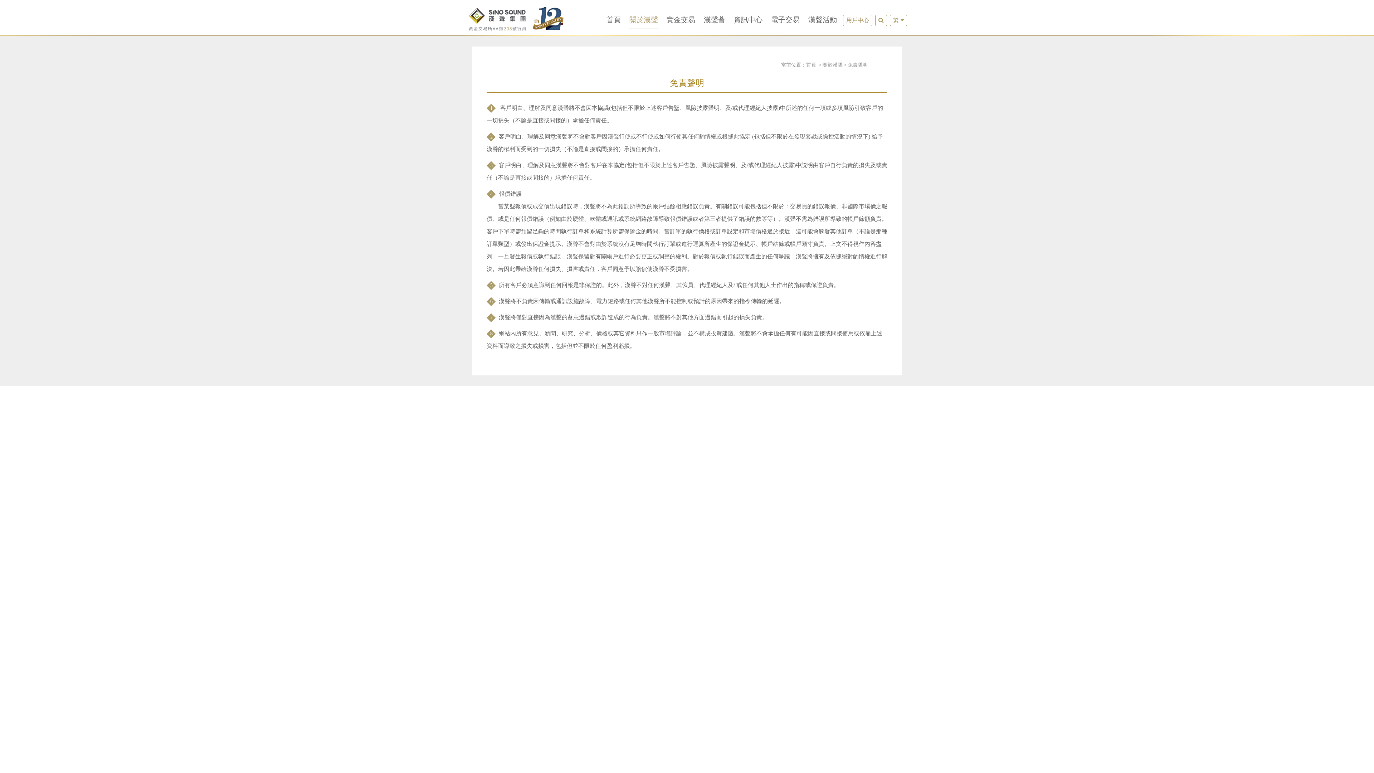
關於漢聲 (643, 20)
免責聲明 (858, 65)
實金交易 (681, 20)
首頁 (613, 20)
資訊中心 (748, 20)
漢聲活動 (822, 20)
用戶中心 (857, 20)
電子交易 (785, 20)
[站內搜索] (881, 20)
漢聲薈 (714, 20)
